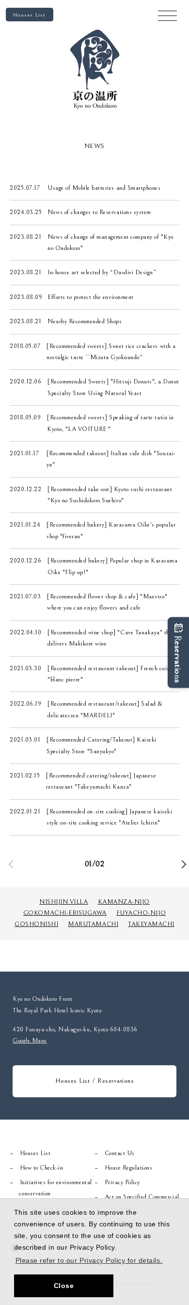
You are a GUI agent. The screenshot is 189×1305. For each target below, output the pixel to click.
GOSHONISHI (36, 924)
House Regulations (129, 1168)
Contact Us (120, 1153)
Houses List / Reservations (94, 1081)
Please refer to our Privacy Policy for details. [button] (89, 1260)
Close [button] (64, 1285)
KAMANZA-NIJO (124, 902)
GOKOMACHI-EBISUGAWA (65, 913)
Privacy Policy (122, 1182)
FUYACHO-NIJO (141, 913)
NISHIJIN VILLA (63, 902)
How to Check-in (41, 1168)
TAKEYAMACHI (151, 924)
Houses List (29, 15)
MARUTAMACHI (93, 924)
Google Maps (30, 1040)
